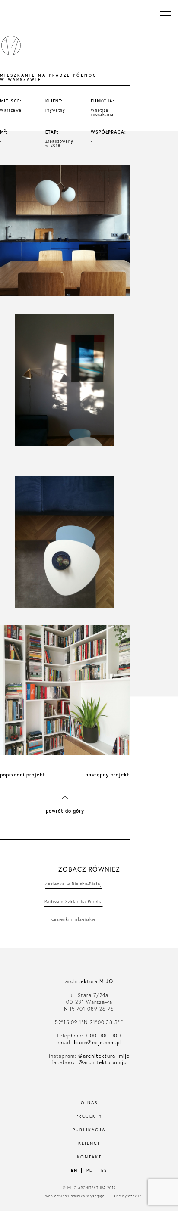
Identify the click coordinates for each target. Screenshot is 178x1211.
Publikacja (89, 1130)
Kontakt (89, 1157)
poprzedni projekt (22, 775)
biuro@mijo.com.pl (98, 1042)
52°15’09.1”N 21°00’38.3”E (89, 1022)
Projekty (89, 1116)
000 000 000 (103, 1035)
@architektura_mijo (104, 1056)
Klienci (89, 1143)
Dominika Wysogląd (86, 1196)
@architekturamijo (103, 1062)
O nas (89, 1102)
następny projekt (108, 775)
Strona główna (9, 45)
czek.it (134, 1196)
